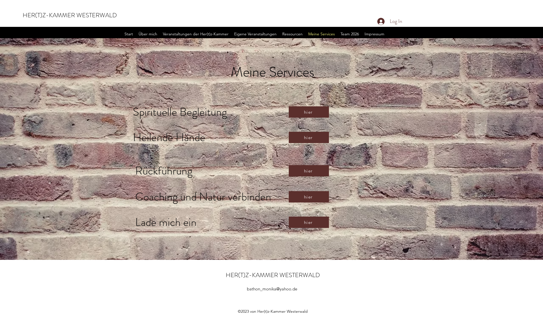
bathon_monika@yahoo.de (272, 289)
